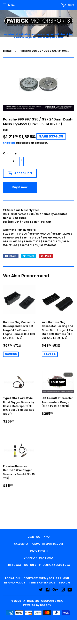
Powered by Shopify (37, 605)
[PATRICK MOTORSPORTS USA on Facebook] (47, 590)
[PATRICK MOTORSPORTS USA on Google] (55, 590)
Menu (11, 5)
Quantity (10, 153)
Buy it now (20, 187)
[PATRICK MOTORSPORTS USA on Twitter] (41, 590)
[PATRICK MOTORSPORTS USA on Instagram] (63, 590)
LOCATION (12, 578)
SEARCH (64, 582)
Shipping (9, 142)
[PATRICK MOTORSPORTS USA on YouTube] (70, 590)
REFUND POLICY (14, 582)
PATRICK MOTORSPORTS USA (42, 601)
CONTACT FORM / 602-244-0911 (46, 578)
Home (7, 51)
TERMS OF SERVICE (42, 582)
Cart (70, 5)
